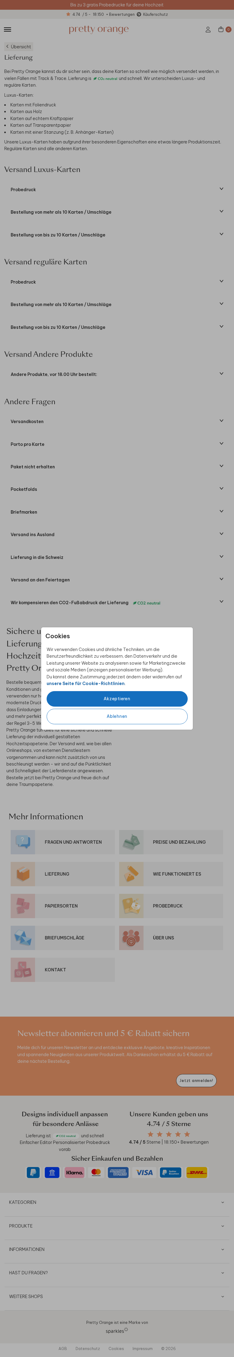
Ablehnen (117, 716)
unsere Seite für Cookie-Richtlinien (86, 683)
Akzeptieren (117, 698)
